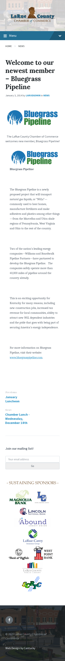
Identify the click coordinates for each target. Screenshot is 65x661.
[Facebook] (9, 620)
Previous (11, 392)
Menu (12, 35)
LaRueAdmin (33, 95)
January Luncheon (12, 399)
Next (8, 410)
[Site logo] (32, 24)
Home (8, 46)
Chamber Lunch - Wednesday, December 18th (17, 418)
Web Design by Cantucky (20, 648)
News (21, 46)
